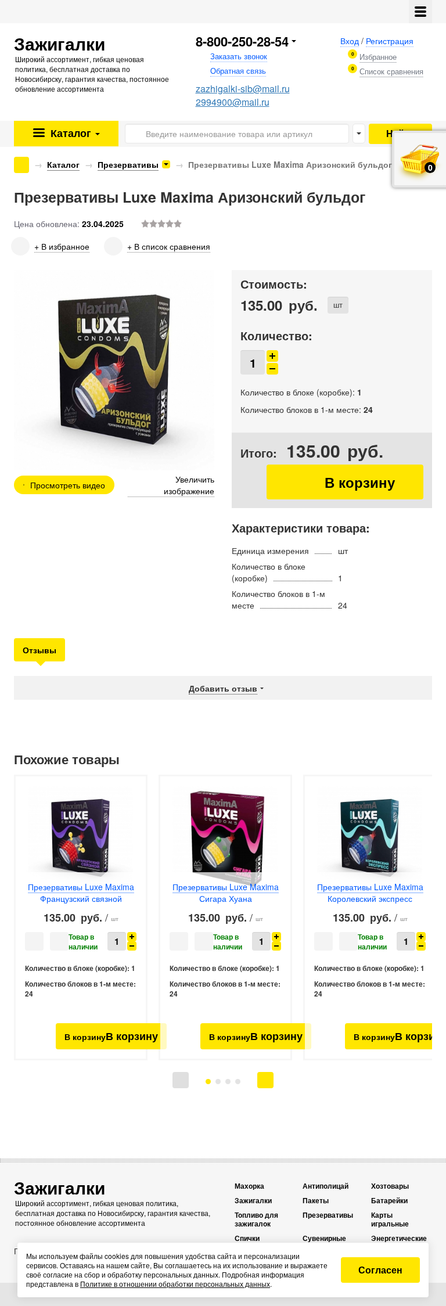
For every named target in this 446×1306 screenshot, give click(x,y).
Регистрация (389, 40)
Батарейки (389, 1201)
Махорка (249, 1186)
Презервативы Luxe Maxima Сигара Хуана (225, 892)
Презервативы (128, 164)
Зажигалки (253, 1201)
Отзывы (39, 650)
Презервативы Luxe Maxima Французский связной (81, 892)
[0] (378, 57)
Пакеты (316, 1201)
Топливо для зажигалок (256, 1219)
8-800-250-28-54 (242, 41)
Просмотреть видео (67, 485)
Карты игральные (390, 1219)
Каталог (69, 133)
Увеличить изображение (189, 485)
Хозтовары (390, 1186)
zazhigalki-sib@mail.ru (243, 88)
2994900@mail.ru (232, 102)
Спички (247, 1238)
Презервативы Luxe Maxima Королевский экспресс (370, 892)
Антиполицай (325, 1186)
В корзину (345, 482)
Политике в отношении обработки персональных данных (175, 1284)
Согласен (380, 1269)
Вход (349, 40)
